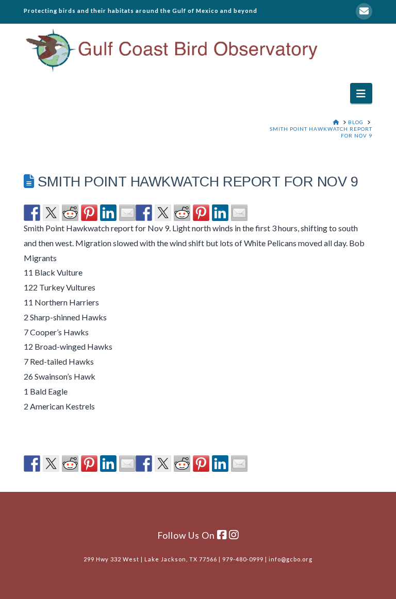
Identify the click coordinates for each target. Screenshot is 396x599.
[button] (361, 93)
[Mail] (364, 11)
